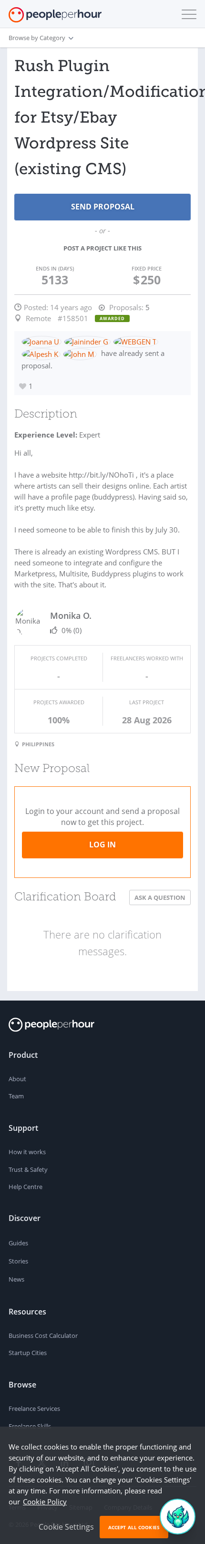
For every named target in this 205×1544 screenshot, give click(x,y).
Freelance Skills (30, 1426)
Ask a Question (159, 897)
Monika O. (71, 615)
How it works (27, 1152)
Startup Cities (28, 1352)
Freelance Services (34, 1408)
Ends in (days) (55, 268)
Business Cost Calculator (43, 1335)
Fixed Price (147, 268)
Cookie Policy (45, 1501)
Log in (102, 844)
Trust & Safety (28, 1169)
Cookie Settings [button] (66, 1527)
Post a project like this (102, 248)
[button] (186, 14)
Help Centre (25, 1186)
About (17, 1079)
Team (16, 1096)
